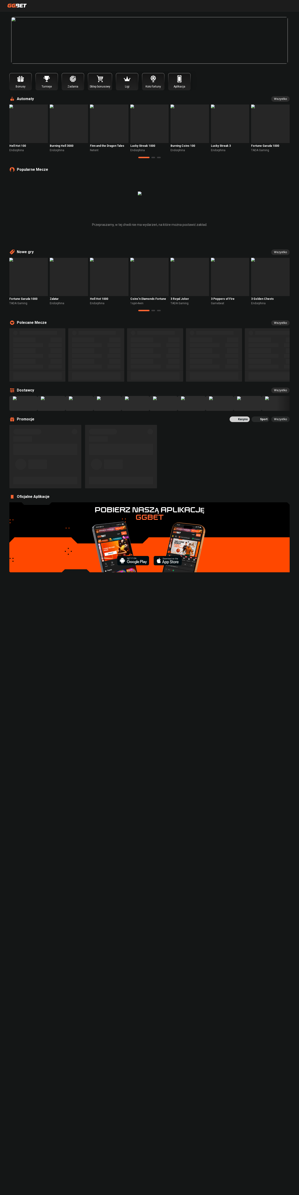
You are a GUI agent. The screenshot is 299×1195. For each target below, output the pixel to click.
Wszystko (280, 99)
